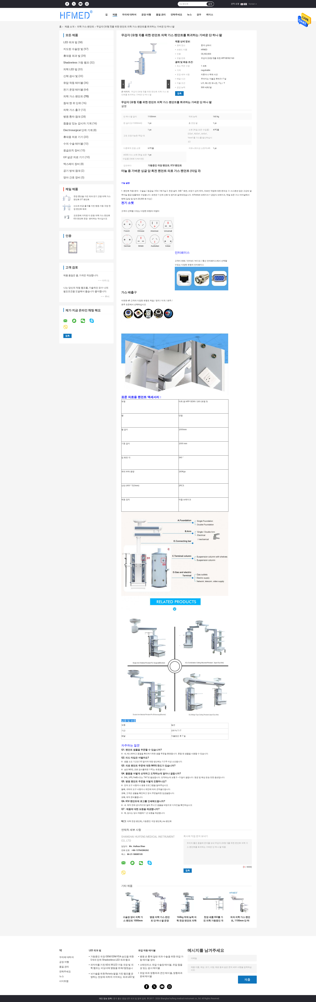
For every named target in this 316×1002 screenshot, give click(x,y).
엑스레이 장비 (71, 164)
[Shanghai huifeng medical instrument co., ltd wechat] (85, 321)
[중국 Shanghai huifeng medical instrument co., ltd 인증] (72, 247)
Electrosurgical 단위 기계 (78, 130)
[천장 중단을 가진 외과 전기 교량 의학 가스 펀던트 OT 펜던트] (66, 198)
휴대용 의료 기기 (73, 137)
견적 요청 (235, 4)
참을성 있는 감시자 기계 (77, 123)
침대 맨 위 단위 (72, 103)
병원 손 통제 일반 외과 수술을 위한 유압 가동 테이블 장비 (162, 958)
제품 (115, 14)
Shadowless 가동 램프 (76, 62)
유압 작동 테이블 (73, 82)
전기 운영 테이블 (73, 89)
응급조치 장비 (71, 150)
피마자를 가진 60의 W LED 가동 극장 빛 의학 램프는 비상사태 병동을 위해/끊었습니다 (112, 966)
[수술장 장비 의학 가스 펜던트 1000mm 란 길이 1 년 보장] (133, 902)
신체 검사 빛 (70, 76)
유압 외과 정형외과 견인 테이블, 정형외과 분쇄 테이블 (161, 975)
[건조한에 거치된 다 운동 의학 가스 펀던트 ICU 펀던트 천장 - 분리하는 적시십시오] (66, 217)
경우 (199, 14)
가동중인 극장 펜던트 (152, 821)
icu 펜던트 (167, 821)
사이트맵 (63, 981)
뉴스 (189, 14)
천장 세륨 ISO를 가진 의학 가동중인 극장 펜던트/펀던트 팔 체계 (213, 919)
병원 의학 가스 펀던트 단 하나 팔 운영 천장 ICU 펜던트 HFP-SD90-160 (160, 919)
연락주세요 (176, 14)
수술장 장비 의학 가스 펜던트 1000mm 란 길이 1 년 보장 (133, 919)
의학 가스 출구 (71, 109)
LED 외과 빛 (70, 42)
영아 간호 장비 (71, 177)
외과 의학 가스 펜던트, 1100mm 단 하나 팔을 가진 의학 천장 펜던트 (240, 919)
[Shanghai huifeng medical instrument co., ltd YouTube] (80, 4)
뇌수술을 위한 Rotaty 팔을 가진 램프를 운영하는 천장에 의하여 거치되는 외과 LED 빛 (113, 975)
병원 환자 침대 (71, 116)
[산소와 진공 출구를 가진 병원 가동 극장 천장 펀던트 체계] (66, 207)
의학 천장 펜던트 (134, 821)
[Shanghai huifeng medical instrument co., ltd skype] (94, 321)
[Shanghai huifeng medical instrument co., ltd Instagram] (87, 4)
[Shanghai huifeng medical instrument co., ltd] (77, 14)
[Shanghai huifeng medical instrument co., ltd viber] (67, 327)
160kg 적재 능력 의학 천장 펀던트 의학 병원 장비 (187, 919)
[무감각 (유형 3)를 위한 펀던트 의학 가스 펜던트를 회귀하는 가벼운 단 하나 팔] (144, 59)
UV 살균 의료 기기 (73, 157)
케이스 (209, 14)
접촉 (179, 93)
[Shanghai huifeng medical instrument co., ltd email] (67, 321)
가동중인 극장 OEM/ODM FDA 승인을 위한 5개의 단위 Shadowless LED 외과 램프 (112, 958)
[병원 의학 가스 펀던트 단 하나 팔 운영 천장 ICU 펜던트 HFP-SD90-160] (159, 902)
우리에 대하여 (129, 14)
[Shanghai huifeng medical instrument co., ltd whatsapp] (76, 321)
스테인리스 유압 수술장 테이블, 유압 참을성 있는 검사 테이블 (161, 966)
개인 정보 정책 (105, 998)
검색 (210, 4)
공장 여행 (146, 14)
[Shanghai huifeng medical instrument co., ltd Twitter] (74, 4)
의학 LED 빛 (70, 69)
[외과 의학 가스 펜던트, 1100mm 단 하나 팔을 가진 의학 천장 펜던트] (240, 902)
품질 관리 (161, 14)
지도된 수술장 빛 (73, 49)
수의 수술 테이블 (73, 143)
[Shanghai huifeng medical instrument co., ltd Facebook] (67, 4)
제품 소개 (69, 26)
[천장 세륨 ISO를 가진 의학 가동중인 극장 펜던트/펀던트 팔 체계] (213, 902)
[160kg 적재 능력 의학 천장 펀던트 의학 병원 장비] (186, 902)
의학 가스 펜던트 (85, 26)
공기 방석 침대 (71, 170)
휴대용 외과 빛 (71, 55)
